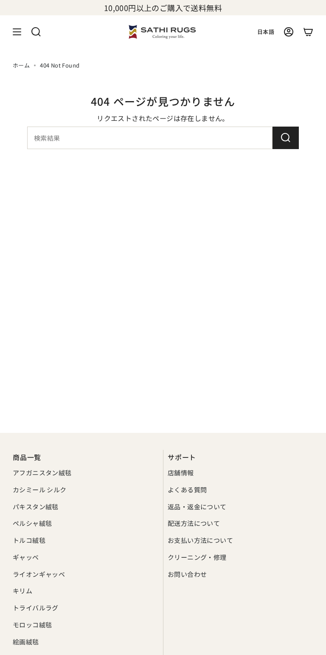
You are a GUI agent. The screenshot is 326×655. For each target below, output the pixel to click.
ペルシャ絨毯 (32, 523)
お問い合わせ (187, 574)
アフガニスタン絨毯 (42, 472)
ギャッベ (26, 557)
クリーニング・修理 (197, 557)
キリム (22, 590)
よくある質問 (187, 489)
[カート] (308, 31)
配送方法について (194, 523)
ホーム (21, 65)
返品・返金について (197, 506)
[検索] (286, 138)
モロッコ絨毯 (32, 624)
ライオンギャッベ (39, 574)
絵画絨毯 (26, 641)
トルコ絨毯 (29, 540)
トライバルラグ (36, 607)
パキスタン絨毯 (36, 506)
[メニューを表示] (16, 31)
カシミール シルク (40, 489)
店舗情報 (181, 472)
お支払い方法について (200, 540)
